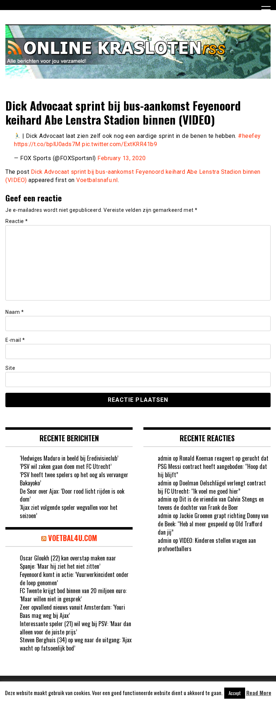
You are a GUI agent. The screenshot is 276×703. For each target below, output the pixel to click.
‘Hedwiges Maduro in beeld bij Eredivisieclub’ (69, 458)
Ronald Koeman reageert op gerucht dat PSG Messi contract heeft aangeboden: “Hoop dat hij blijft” (213, 466)
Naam (14, 312)
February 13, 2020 (121, 158)
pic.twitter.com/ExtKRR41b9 (119, 144)
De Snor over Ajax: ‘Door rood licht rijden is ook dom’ (72, 495)
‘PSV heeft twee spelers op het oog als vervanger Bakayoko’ (74, 478)
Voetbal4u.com (72, 537)
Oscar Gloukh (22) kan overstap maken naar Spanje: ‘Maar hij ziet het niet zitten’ (68, 562)
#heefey (249, 135)
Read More (258, 693)
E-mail (15, 340)
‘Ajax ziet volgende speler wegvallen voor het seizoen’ (69, 511)
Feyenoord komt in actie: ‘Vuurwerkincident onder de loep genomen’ (74, 578)
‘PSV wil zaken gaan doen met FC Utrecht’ (65, 466)
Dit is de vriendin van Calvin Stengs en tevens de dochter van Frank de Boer (211, 503)
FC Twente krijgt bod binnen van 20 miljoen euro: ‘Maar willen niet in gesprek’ (73, 594)
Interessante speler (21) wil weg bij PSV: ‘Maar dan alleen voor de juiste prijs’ (75, 627)
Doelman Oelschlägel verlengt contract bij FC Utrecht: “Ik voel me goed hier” (212, 487)
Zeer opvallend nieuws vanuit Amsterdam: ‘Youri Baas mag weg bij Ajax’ (72, 611)
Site (10, 368)
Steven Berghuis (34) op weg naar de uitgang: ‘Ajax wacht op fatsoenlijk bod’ (76, 644)
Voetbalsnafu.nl (97, 180)
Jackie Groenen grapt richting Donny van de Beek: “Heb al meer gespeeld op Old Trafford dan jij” (213, 523)
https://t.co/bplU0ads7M (47, 144)
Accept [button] (235, 693)
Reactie (16, 221)
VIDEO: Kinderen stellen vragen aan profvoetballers (207, 544)
